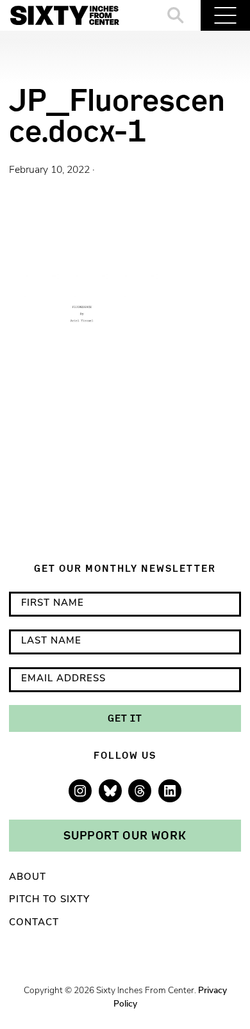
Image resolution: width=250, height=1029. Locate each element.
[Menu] (225, 15)
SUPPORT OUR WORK (125, 835)
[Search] (176, 15)
